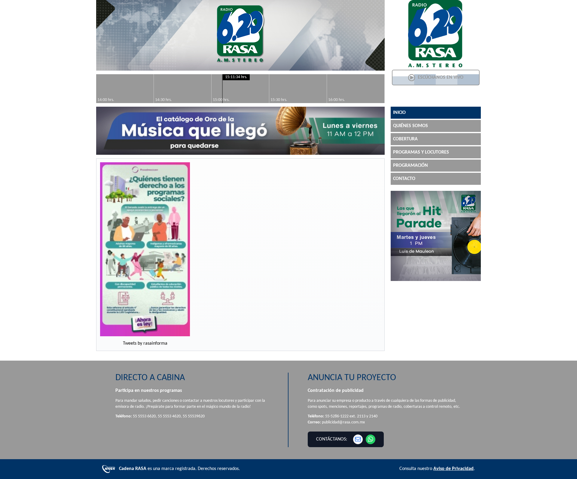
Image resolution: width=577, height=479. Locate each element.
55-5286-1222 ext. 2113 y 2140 (351, 416)
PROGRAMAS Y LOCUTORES (421, 152)
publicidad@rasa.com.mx (343, 422)
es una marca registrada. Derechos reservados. (179, 468)
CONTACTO (404, 178)
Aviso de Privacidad (453, 468)
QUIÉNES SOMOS (410, 126)
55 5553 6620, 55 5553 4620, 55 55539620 (169, 416)
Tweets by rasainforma (145, 343)
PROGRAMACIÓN (410, 165)
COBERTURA (405, 139)
